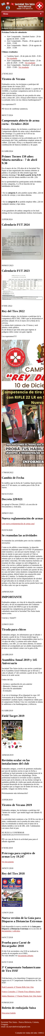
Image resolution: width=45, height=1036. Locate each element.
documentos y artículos (11, 931)
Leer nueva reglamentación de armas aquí (18, 524)
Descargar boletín (9, 1013)
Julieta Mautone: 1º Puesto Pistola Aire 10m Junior (22, 996)
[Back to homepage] (22, 9)
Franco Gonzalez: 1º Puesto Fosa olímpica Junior (21, 992)
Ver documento (8, 862)
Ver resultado (12, 58)
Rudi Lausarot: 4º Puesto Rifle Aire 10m (18, 987)
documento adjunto (25, 956)
